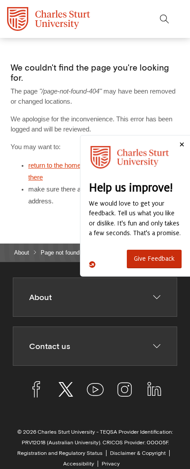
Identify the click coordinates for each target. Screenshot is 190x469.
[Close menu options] (183, 19)
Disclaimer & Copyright (138, 453)
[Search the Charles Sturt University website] (164, 19)
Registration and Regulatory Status (60, 453)
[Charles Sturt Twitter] (66, 390)
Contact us (49, 346)
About (21, 252)
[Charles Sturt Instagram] (124, 390)
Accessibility (78, 464)
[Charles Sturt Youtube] (95, 390)
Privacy (111, 464)
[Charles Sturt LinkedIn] (154, 390)
